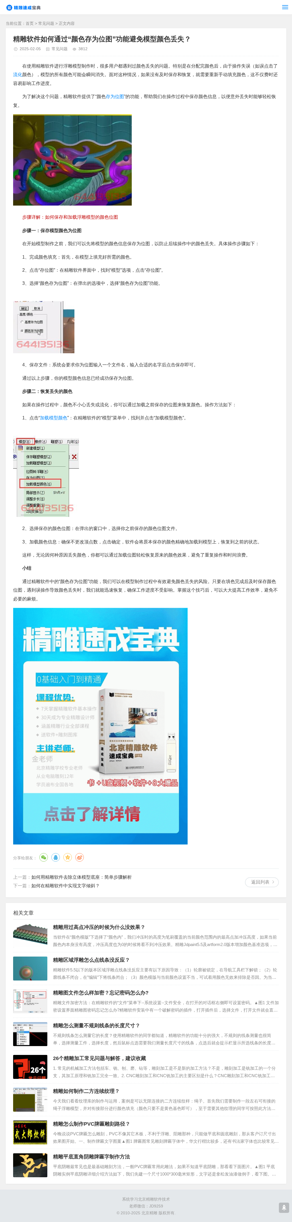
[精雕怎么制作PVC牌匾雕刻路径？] (30, 1132)
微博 (79, 857)
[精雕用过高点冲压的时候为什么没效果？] (30, 936)
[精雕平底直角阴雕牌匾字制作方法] (30, 1165)
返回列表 (260, 882)
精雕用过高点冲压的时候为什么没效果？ (99, 927)
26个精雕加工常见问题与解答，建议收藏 (99, 1058)
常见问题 (46, 23)
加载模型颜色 (53, 417)
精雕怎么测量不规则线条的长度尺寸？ (96, 1025)
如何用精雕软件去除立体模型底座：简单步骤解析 (81, 877)
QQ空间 (67, 857)
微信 (43, 857)
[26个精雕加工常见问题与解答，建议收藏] (30, 1067)
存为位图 (115, 96)
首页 (30, 23)
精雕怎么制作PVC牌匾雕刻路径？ (91, 1124)
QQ (55, 857)
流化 (17, 74)
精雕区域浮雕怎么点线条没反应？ (91, 960)
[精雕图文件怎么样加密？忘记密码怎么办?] (30, 1001)
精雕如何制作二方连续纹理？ (86, 1091)
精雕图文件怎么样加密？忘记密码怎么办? (101, 993)
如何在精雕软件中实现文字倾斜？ (65, 885)
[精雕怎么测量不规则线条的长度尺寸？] (30, 1034)
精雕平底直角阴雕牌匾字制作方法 (91, 1157)
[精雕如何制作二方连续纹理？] (30, 1100)
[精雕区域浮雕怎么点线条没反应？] (30, 969)
